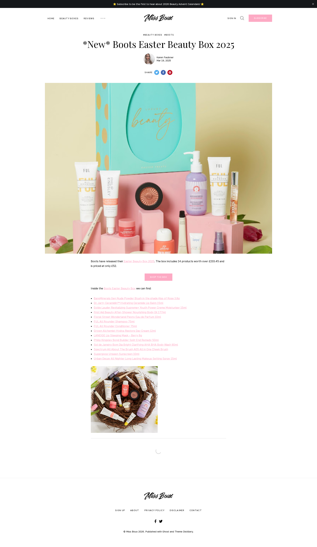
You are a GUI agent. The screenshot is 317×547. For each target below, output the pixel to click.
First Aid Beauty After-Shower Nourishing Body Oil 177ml (130, 312)
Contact (196, 510)
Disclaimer (177, 510)
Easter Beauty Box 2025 (138, 261)
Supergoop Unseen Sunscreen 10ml (116, 354)
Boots (170, 35)
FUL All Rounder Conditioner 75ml (115, 326)
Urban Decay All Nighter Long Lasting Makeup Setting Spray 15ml (135, 358)
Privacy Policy (154, 510)
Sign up (120, 510)
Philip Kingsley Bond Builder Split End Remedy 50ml (126, 340)
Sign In (232, 18)
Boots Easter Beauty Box (120, 288)
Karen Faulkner (165, 57)
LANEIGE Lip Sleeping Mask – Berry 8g (118, 335)
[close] (313, 4)
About (134, 510)
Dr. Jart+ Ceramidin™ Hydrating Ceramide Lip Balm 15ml (128, 303)
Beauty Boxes (69, 18)
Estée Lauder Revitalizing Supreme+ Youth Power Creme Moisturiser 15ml (140, 307)
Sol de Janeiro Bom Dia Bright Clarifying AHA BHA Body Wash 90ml (136, 344)
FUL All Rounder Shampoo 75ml (114, 321)
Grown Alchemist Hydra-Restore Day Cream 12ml (125, 330)
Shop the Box (158, 277)
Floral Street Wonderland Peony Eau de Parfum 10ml (127, 317)
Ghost (165, 531)
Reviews (89, 18)
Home (51, 18)
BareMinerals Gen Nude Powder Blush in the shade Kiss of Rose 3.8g (137, 298)
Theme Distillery (184, 531)
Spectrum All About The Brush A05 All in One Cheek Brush (131, 349)
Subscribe (260, 18)
